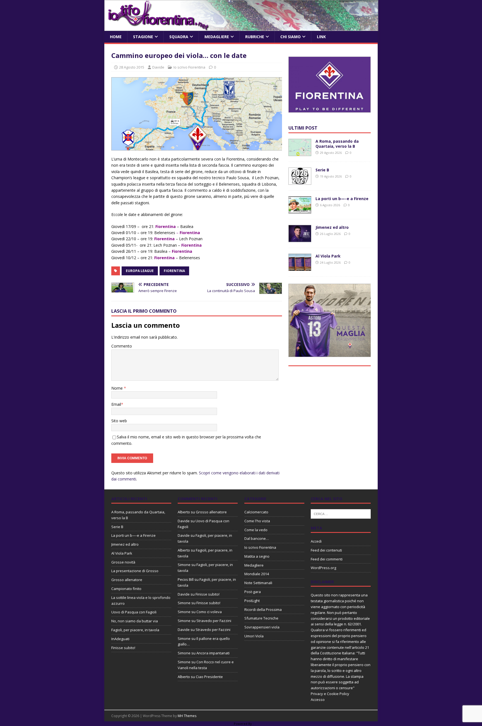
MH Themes (187, 715)
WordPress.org (323, 567)
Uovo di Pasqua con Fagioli (133, 612)
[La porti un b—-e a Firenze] (299, 210)
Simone (184, 564)
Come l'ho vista (257, 520)
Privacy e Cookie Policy (330, 693)
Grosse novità (123, 562)
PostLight (252, 600)
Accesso (318, 699)
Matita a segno (256, 556)
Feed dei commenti (327, 559)
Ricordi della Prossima (263, 609)
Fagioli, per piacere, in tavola (135, 629)
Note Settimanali (258, 582)
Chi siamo (290, 36)
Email (116, 404)
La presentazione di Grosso (134, 570)
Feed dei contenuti (326, 550)
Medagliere (216, 36)
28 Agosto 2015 (131, 67)
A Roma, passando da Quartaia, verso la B (337, 144)
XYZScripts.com (266, 724)
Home (116, 36)
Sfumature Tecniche (261, 618)
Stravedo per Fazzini (213, 620)
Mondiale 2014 (256, 573)
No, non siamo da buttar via (134, 620)
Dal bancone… (256, 538)
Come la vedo (255, 529)
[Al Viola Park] (299, 267)
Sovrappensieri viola (261, 627)
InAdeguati (120, 638)
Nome (117, 388)
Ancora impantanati (213, 652)
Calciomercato (256, 511)
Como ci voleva (209, 611)
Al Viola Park (328, 256)
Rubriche (254, 36)
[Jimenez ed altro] (299, 239)
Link (321, 36)
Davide (158, 67)
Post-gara (252, 591)
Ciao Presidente (209, 676)
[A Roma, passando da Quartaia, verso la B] (299, 153)
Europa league (140, 270)
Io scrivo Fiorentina (189, 67)
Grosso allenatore (126, 579)
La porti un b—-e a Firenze (341, 198)
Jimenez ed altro (332, 227)
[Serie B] (299, 181)
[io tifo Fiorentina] (241, 27)
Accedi (316, 541)
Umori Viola (254, 635)
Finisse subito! (123, 647)
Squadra (178, 36)
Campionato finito (126, 588)
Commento (121, 346)
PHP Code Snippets (218, 724)
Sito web (119, 420)
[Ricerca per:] (341, 513)
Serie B (322, 170)
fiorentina (174, 270)
